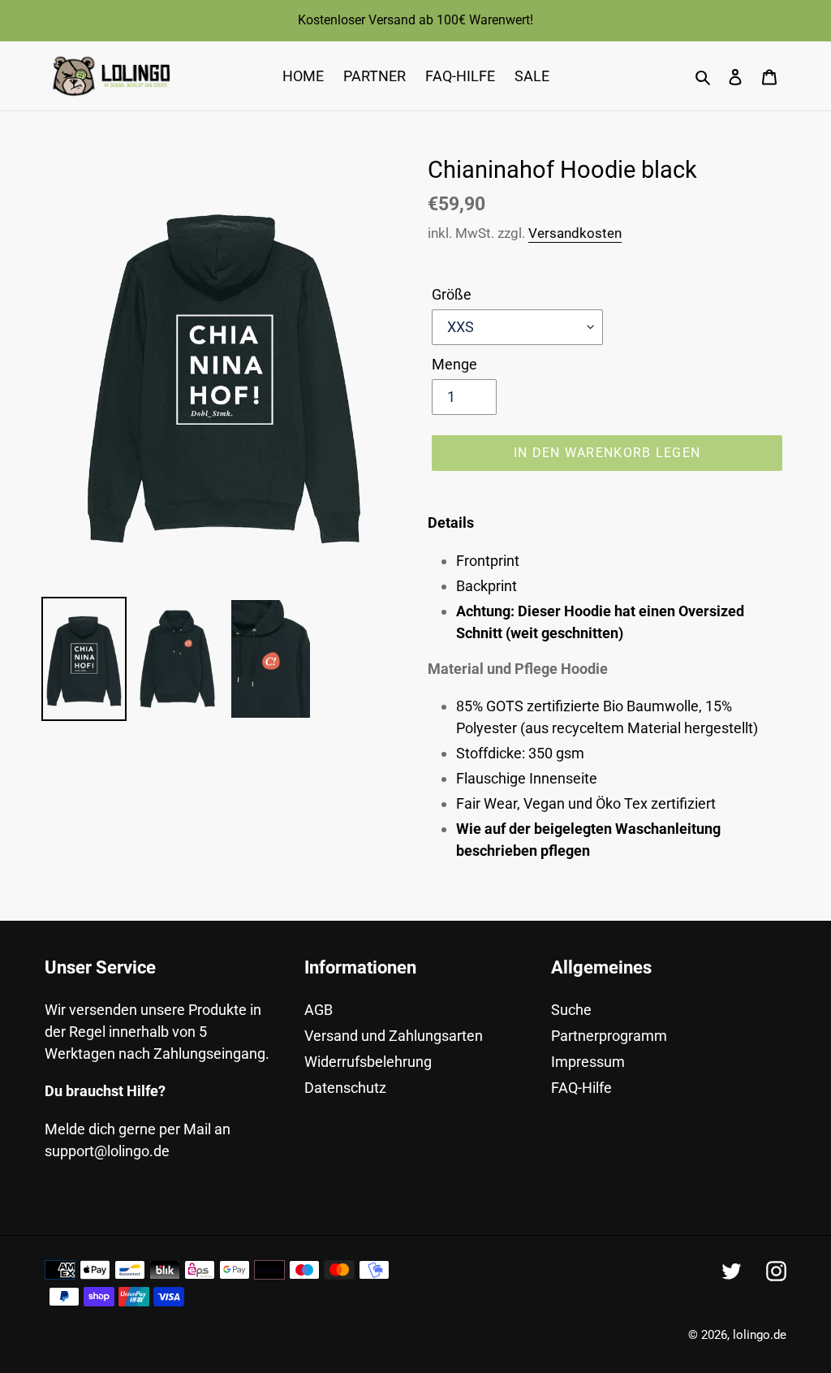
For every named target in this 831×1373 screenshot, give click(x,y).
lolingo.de (759, 1335)
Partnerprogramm (609, 1035)
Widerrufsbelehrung (368, 1061)
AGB (318, 1009)
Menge (454, 364)
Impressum (588, 1061)
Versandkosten (575, 233)
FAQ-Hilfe (581, 1087)
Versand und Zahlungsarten (393, 1035)
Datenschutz (345, 1087)
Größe (451, 294)
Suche (571, 1009)
